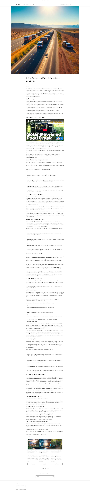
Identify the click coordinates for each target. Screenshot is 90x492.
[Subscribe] (53, 476)
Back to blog (45, 468)
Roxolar (19, 489)
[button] (70, 4)
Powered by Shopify (23, 489)
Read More (33, 464)
